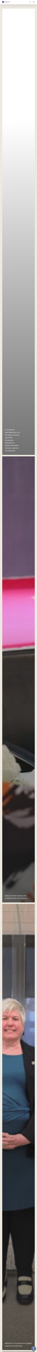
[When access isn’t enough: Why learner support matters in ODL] (18, 679)
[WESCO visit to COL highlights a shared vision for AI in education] (18, 1127)
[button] (33, 1348)
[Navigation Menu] (34, 2)
